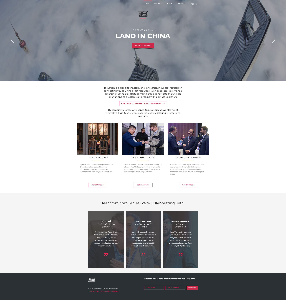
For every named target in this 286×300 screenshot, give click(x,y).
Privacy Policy (105, 291)
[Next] (273, 40)
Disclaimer (115, 291)
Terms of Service (93, 291)
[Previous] (12, 40)
